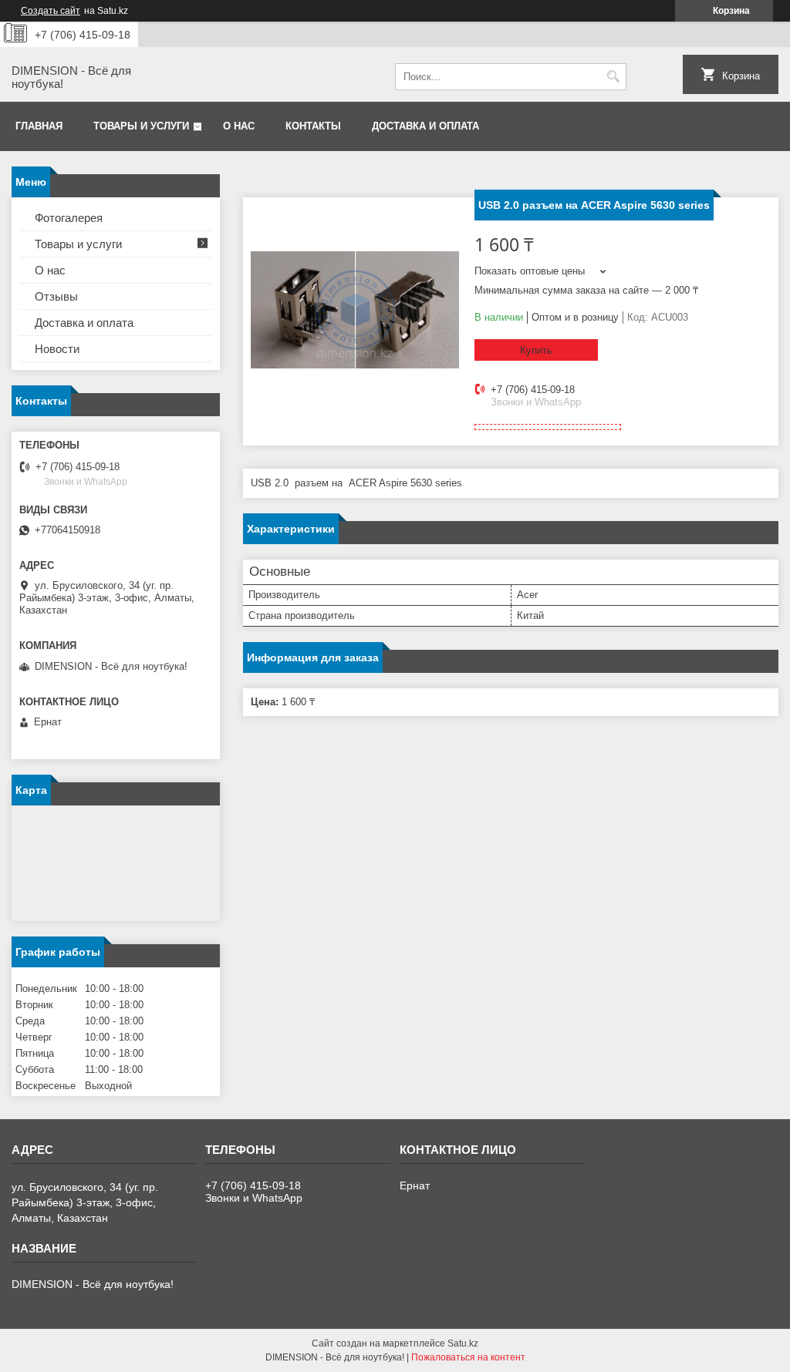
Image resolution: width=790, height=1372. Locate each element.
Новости (57, 348)
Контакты (313, 126)
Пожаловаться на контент (468, 1357)
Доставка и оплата (425, 126)
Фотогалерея (69, 217)
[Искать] (612, 76)
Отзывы (56, 296)
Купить (536, 350)
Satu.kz (462, 1343)
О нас (239, 126)
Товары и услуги (141, 126)
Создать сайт (50, 10)
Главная (38, 126)
